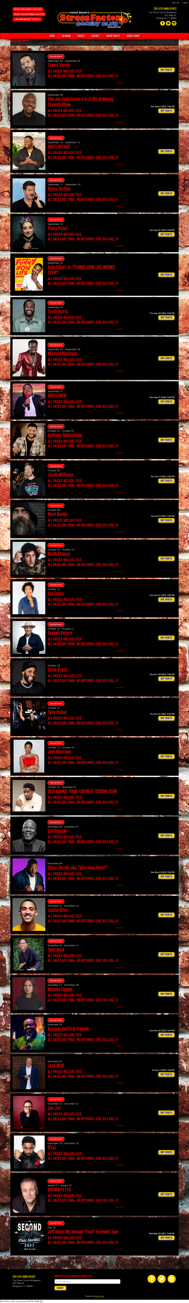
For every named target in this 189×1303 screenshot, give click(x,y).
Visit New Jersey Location (28, 9)
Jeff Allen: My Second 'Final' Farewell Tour (83, 1232)
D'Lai (52, 1147)
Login (185, 2)
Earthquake (57, 831)
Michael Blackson (62, 354)
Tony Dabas (57, 712)
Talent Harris (59, 65)
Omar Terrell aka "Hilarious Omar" (77, 868)
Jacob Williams (60, 475)
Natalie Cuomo (60, 989)
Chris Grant (57, 670)
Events (81, 35)
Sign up (175, 2)
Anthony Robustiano (65, 435)
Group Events (113, 35)
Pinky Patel (57, 228)
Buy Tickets (166, 110)
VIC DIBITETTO (59, 1190)
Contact (95, 35)
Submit (60, 1288)
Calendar (66, 35)
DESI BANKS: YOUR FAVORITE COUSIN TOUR (82, 791)
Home (52, 35)
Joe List (54, 1108)
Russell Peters (60, 633)
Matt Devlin (57, 514)
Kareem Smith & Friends (68, 1029)
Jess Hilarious (59, 752)
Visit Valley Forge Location (29, 14)
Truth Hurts (58, 311)
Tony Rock (56, 950)
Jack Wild (56, 1065)
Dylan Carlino (59, 189)
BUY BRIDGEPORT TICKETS (27, 19)
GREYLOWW (57, 395)
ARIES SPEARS (59, 147)
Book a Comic (133, 35)
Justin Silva (58, 910)
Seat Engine (99, 1296)
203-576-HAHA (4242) (165, 8)
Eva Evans (56, 593)
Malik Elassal (59, 554)
